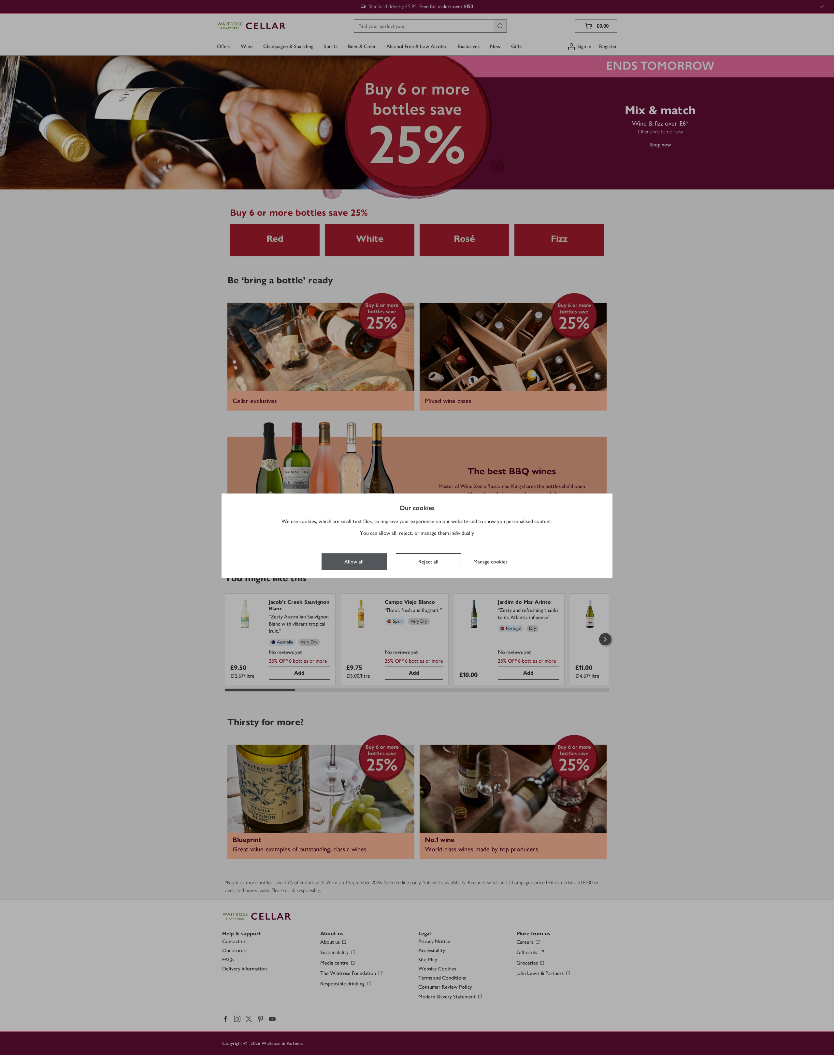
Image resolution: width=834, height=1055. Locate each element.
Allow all (354, 562)
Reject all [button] (428, 562)
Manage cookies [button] (490, 562)
